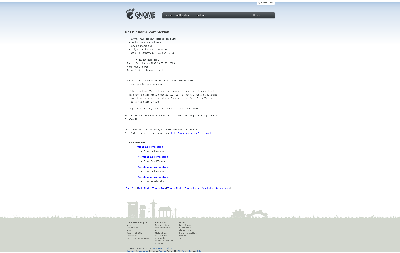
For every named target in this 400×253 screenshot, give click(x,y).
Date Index (207, 188)
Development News (188, 233)
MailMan (181, 251)
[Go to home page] (145, 20)
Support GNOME (134, 233)
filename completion (150, 147)
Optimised (131, 251)
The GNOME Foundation (138, 238)
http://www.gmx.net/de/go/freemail (191, 133)
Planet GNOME (186, 230)
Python (189, 251)
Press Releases (185, 225)
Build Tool (159, 243)
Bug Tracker (160, 238)
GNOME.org (267, 3)
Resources (160, 222)
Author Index (223, 188)
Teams (129, 230)
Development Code (164, 241)
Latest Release (185, 228)
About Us (131, 225)
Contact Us (132, 236)
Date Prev (131, 188)
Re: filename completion (153, 157)
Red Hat (162, 251)
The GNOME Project (137, 222)
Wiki (157, 230)
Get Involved (132, 228)
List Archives (199, 15)
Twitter (182, 238)
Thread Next (174, 188)
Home (169, 15)
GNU (199, 251)
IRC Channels (161, 236)
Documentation (162, 228)
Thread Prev (159, 188)
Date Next (143, 188)
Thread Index (192, 188)
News (182, 222)
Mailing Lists (182, 15)
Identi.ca (183, 236)
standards (143, 251)
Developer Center (163, 225)
